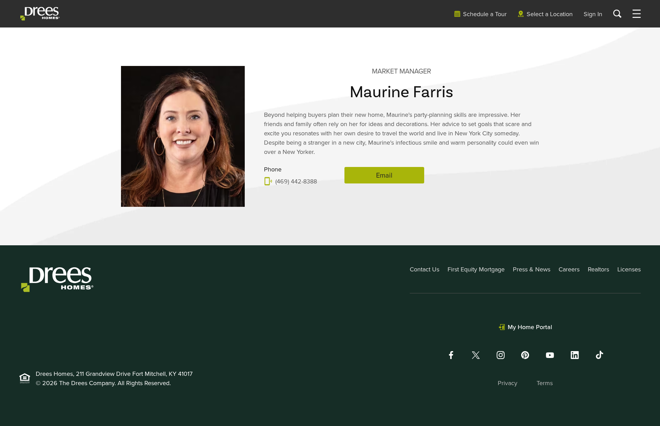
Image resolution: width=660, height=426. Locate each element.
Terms (545, 383)
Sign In (593, 14)
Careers (569, 269)
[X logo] (476, 355)
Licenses (629, 269)
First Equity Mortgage (476, 269)
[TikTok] (599, 355)
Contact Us (424, 269)
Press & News (531, 269)
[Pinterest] (525, 355)
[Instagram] (500, 355)
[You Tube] (550, 355)
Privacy (507, 383)
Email (384, 175)
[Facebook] (451, 355)
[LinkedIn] (575, 355)
